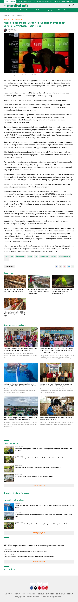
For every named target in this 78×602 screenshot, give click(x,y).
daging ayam (20, 256)
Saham (53, 256)
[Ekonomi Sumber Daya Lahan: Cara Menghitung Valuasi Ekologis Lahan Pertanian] (9, 525)
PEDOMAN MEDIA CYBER (46, 594)
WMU (6, 260)
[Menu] (5, 5)
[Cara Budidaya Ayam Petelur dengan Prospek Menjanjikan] (15, 281)
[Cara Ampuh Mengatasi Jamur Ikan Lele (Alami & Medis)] (9, 478)
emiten (30, 256)
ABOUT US (8, 594)
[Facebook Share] (56, 266)
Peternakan (18, 19)
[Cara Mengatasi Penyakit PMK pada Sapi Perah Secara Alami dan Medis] (57, 406)
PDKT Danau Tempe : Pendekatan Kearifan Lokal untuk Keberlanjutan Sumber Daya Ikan (20, 418)
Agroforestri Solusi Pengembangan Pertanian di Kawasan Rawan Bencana (29, 557)
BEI (12, 256)
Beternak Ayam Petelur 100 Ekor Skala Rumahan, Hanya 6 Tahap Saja (14, 314)
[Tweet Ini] (60, 266)
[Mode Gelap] (70, 5)
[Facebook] (31, 588)
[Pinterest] (39, 588)
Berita (6, 19)
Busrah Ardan (11, 29)
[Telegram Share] (68, 266)
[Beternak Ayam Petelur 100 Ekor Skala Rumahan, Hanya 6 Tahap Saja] (15, 304)
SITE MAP (70, 594)
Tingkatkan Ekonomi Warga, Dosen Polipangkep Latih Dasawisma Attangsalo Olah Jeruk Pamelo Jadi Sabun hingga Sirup (56, 350)
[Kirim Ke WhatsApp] (72, 266)
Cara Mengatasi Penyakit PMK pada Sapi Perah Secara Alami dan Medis (56, 418)
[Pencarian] (73, 5)
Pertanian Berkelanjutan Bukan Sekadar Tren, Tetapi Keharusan (25, 551)
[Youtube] (46, 588)
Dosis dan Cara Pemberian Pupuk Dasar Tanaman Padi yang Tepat (38, 467)
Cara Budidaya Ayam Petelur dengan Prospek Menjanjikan (13, 290)
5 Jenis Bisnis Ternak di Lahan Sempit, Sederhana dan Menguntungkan (62, 291)
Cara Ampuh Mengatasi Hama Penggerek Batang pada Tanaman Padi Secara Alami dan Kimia (43, 449)
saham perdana (64, 256)
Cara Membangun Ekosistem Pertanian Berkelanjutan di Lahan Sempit (39, 458)
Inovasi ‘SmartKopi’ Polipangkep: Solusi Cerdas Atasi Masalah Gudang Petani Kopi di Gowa (56, 385)
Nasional (11, 19)
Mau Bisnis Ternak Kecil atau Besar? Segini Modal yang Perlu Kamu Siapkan (38, 291)
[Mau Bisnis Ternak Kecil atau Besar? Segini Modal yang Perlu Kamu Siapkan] (39, 281)
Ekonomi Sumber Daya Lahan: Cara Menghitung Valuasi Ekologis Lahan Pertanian (43, 524)
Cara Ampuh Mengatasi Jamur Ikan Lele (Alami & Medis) (34, 476)
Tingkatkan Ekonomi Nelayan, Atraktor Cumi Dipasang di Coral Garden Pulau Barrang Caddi (20, 385)
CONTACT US (60, 594)
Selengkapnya (38, 485)
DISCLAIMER (31, 594)
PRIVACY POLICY (20, 594)
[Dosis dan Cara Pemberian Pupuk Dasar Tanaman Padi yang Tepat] (9, 468)
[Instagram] (43, 588)
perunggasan (44, 256)
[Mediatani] (17, 5)
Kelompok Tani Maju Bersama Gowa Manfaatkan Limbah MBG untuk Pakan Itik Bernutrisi (20, 349)
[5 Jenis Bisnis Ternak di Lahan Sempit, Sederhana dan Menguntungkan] (63, 281)
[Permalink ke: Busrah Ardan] (5, 30)
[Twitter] (35, 588)
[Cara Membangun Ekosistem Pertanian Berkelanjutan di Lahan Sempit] (9, 459)
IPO (36, 256)
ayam (7, 256)
